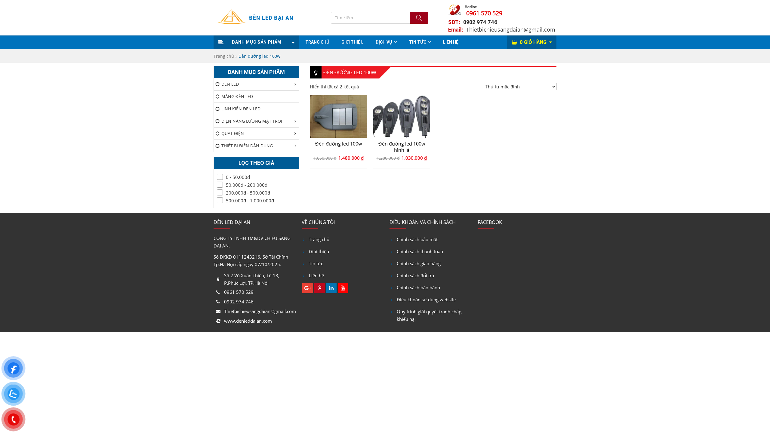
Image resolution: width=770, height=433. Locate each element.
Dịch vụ (384, 42)
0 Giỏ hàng (534, 42)
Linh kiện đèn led (240, 109)
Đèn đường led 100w (338, 144)
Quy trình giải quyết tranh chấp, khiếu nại (430, 315)
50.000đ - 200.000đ (246, 185)
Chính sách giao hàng (419, 263)
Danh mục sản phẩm (256, 42)
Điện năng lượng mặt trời (251, 121)
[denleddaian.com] (231, 18)
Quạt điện (232, 133)
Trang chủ (224, 56)
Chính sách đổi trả (415, 275)
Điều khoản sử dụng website (426, 299)
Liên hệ (316, 275)
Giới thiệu (352, 42)
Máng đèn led (237, 96)
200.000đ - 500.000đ (248, 193)
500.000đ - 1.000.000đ (250, 201)
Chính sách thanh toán (420, 251)
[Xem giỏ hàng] (515, 42)
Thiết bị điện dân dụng (247, 146)
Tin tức (417, 42)
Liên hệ (451, 42)
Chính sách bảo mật (417, 239)
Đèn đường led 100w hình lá (401, 147)
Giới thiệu (319, 251)
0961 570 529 (484, 13)
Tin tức (316, 263)
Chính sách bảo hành (418, 287)
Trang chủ (317, 42)
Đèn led (230, 84)
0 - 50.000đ (238, 177)
